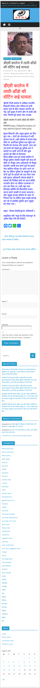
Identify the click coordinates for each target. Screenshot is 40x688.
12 (9, 666)
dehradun (5, 486)
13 (14, 666)
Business (5, 473)
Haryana (5, 504)
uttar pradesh (6, 562)
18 (4, 670)
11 (4, 666)
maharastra (6, 531)
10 (35, 662)
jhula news (5, 524)
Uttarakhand (16, 59)
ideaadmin (23, 71)
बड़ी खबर (4, 604)
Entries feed (6, 637)
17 (35, 666)
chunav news (6, 480)
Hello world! (27, 436)
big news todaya (18, 73)
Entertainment (7, 497)
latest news (17, 76)
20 (14, 670)
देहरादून (4, 597)
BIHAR (4, 469)
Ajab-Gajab (6, 459)
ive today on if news (9, 521)
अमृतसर (4, 579)
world (4, 576)
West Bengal (6, 573)
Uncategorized (7, 559)
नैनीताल (4, 600)
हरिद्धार (4, 617)
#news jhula (6, 455)
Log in (4, 634)
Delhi (3, 490)
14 (19, 666)
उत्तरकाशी (4, 583)
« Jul (3, 679)
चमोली (3, 590)
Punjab (4, 552)
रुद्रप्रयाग (5, 614)
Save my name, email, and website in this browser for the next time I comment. (17, 336)
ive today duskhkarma (10, 517)
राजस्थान (4, 607)
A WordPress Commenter (11, 436)
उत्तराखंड (4, 586)
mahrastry (5, 535)
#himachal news (7, 449)
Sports (4, 555)
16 (30, 666)
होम (3, 621)
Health (4, 507)
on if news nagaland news (11, 548)
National (7, 59)
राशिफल (4, 610)
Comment (6, 269)
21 (19, 670)
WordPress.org (7, 644)
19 (9, 670)
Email (4, 314)
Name (5, 301)
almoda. (5, 462)
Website (5, 324)
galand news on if (8, 500)
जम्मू (3, 593)
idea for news (28, 73)
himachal (5, 511)
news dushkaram (8, 545)
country (4, 483)
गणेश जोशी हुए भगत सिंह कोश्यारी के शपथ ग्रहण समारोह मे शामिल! (18, 238)
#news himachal (7, 452)
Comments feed (7, 641)
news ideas (25, 76)
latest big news (8, 76)
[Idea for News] (21, 10)
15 (25, 666)
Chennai (5, 476)
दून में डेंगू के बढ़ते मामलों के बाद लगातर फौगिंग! (20, 249)
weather (5, 569)
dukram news (6, 493)
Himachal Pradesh (8, 514)
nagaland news (7, 538)
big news (5, 466)
